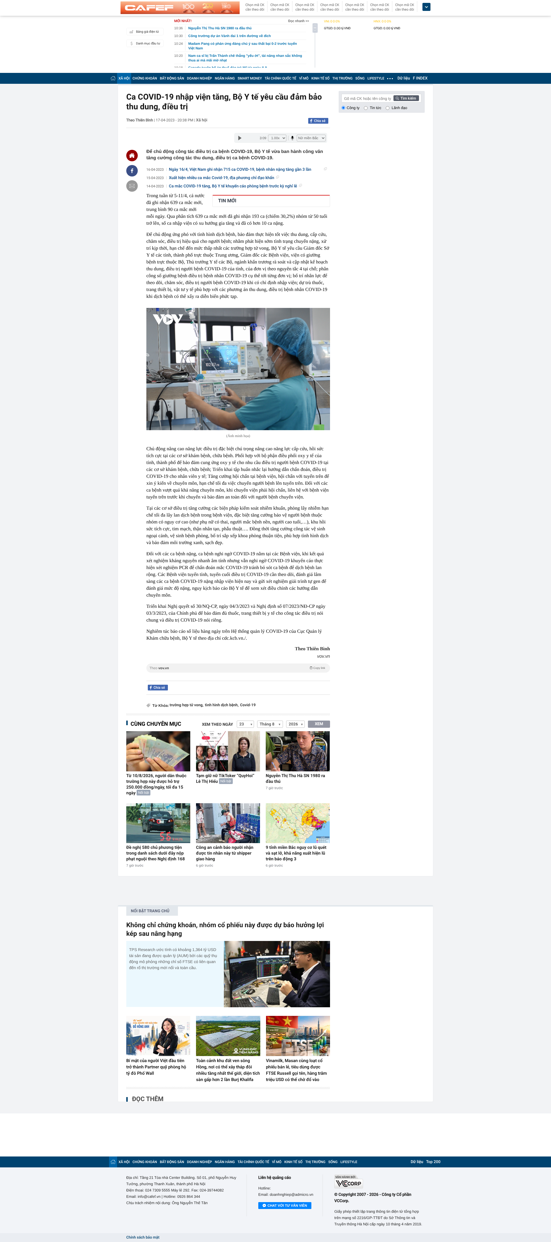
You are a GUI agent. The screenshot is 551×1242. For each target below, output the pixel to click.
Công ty (353, 108)
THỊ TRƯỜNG (342, 78)
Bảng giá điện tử (147, 32)
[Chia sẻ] (132, 170)
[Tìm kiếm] (406, 98)
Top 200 (433, 1162)
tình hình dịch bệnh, (221, 705)
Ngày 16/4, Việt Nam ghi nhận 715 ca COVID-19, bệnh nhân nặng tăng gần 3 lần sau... (240, 169)
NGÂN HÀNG (225, 78)
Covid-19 (248, 705)
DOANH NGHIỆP (199, 78)
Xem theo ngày (217, 724)
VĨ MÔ (304, 78)
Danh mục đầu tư (148, 43)
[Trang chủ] (113, 78)
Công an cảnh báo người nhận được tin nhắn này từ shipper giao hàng (224, 853)
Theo (237, 668)
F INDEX (420, 78)
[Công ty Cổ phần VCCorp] (379, 1182)
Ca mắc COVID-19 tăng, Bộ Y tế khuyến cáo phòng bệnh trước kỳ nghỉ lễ (233, 186)
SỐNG (359, 78)
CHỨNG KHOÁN (145, 78)
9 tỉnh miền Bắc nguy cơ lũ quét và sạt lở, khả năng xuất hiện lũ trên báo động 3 (296, 853)
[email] (132, 186)
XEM (319, 724)
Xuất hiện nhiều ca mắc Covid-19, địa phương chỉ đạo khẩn (221, 178)
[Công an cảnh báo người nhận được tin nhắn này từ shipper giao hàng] (228, 823)
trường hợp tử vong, (186, 705)
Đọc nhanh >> (298, 21)
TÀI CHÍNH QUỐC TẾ (280, 78)
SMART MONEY (250, 78)
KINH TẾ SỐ (320, 78)
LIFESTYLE (376, 78)
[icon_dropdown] (426, 7)
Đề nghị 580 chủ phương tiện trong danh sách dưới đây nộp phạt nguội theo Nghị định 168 (155, 853)
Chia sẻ (319, 121)
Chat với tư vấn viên (287, 1206)
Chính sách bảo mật (142, 1237)
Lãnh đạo (399, 108)
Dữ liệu (403, 78)
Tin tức (375, 108)
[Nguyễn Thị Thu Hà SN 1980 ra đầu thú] (298, 751)
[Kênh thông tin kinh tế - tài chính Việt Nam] (180, 7)
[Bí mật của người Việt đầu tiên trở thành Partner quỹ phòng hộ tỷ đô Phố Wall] (158, 1036)
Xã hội (201, 120)
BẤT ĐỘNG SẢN (172, 78)
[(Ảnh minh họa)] (238, 369)
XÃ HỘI (124, 78)
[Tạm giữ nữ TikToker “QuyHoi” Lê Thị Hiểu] (228, 751)
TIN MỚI (227, 201)
